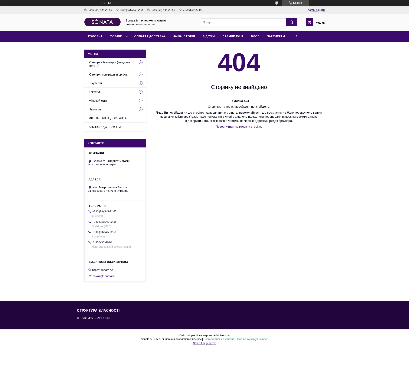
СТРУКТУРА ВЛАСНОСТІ (93, 318)
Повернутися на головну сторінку (239, 126)
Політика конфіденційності (252, 339)
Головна (95, 36)
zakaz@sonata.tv (103, 275)
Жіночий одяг (98, 100)
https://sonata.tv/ (102, 269)
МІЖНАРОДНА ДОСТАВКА (108, 118)
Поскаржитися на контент (218, 339)
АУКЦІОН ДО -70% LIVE (105, 127)
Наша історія (184, 36)
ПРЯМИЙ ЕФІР (232, 36)
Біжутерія (95, 83)
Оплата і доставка (149, 36)
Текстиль (95, 92)
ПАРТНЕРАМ (276, 36)
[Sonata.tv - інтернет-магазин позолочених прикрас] (102, 25)
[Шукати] (291, 22)
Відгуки (209, 36)
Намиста (95, 109)
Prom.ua (225, 335)
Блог (255, 36)
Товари (116, 36)
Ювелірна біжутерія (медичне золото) (109, 64)
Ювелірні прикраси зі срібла (108, 74)
